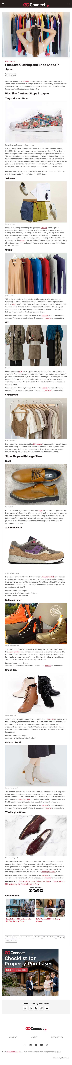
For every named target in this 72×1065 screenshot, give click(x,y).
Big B (40, 510)
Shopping (60, 937)
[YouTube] (41, 1045)
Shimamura (37, 444)
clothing (26, 81)
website (45, 315)
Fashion (9, 937)
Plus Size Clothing (49, 937)
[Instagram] (25, 1045)
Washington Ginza (48, 872)
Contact (13, 1037)
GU (20, 372)
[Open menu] (69, 4)
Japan (16, 937)
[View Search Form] (3, 4)
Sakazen (44, 228)
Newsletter (57, 1037)
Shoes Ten (50, 719)
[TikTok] (47, 1045)
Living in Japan (10, 61)
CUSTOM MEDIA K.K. (13, 1051)
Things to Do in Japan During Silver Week (34, 881)
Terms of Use (66, 1058)
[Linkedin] (34, 890)
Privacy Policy (57, 1058)
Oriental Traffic (25, 799)
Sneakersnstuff (48, 577)
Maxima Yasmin (11, 74)
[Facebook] (30, 890)
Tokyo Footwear (11, 941)
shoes (22, 240)
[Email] (41, 890)
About (34, 1037)
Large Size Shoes (26, 937)
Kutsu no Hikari (14, 652)
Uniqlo (14, 304)
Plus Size (37, 937)
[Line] (37, 890)
